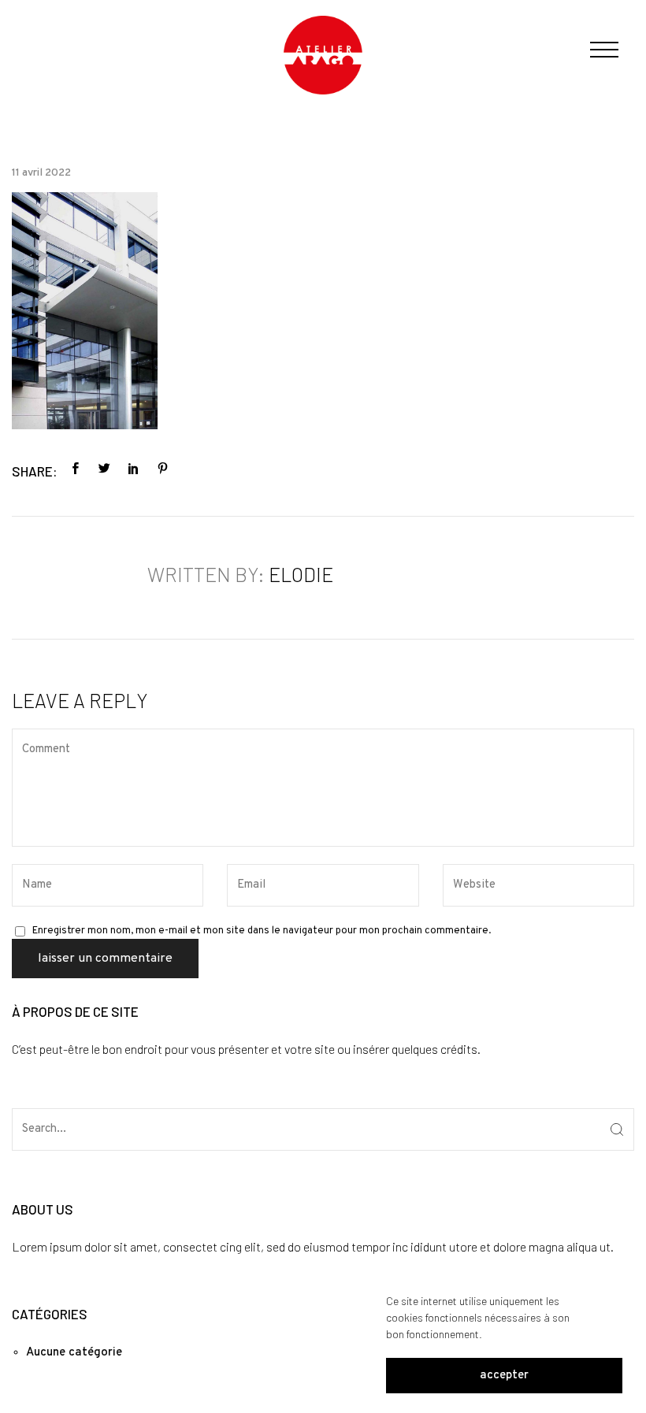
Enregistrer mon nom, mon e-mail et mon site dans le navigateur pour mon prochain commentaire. (261, 931)
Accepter (504, 1375)
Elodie (301, 574)
